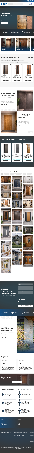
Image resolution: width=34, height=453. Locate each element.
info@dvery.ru (20, 424)
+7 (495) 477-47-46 (4, 424)
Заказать (6, 80)
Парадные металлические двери (19, 435)
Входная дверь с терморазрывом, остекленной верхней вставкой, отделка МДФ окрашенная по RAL (8, 366)
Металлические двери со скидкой (6, 432)
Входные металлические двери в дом (20, 432)
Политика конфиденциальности (17, 444)
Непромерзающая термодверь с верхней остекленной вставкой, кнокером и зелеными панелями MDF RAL (25, 366)
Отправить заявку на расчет (26, 305)
